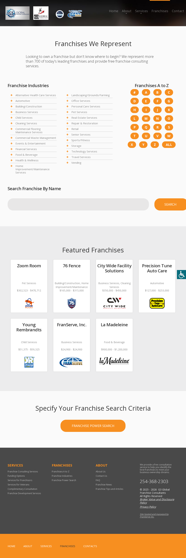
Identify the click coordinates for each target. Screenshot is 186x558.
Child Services (24, 117)
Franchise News (104, 484)
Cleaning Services (26, 123)
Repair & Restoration (84, 123)
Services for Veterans (18, 484)
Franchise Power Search (93, 426)
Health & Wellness (27, 160)
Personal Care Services (85, 106)
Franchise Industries (62, 475)
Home (113, 11)
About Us (100, 471)
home (11, 546)
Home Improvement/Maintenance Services (32, 169)
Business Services (26, 112)
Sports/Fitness (80, 140)
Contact (178, 11)
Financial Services (26, 149)
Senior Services (80, 134)
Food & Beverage (26, 154)
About (127, 11)
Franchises (159, 11)
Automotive (22, 101)
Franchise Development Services (24, 493)
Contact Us (101, 475)
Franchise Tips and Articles (109, 488)
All (169, 144)
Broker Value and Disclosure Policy (157, 501)
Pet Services (79, 112)
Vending (76, 162)
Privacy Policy (148, 506)
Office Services (80, 101)
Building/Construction (28, 106)
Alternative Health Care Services (35, 95)
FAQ (98, 480)
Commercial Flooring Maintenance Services (29, 130)
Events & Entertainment (30, 143)
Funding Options (16, 475)
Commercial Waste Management (35, 138)
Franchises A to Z (60, 471)
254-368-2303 (154, 481)
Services (141, 11)
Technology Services (84, 151)
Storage (76, 146)
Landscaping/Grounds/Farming (90, 95)
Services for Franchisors (20, 480)
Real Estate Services (84, 117)
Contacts (90, 546)
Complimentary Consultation (22, 488)
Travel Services (81, 157)
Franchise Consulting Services (23, 471)
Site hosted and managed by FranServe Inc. (154, 515)
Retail (74, 129)
